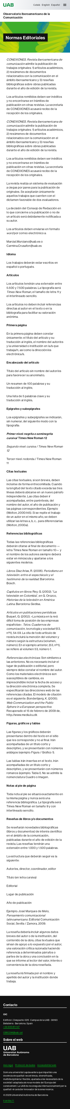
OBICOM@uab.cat (13, 1032)
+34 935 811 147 (11, 1026)
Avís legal (8, 1065)
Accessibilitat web (46, 1065)
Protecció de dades (25, 1065)
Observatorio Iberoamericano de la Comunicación (26, 15)
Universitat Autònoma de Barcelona (9, 5)
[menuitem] (37, 5)
